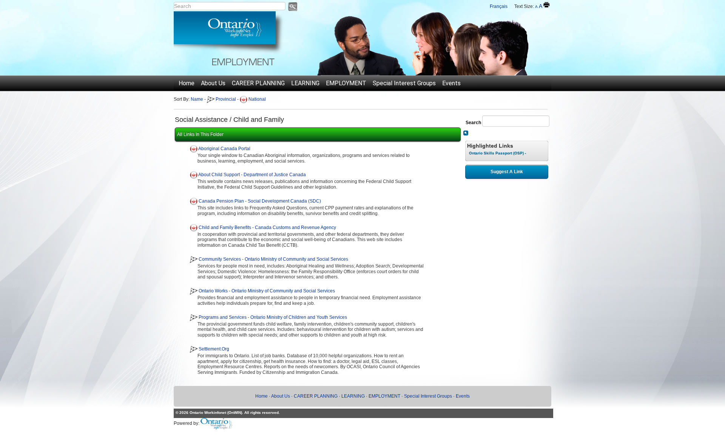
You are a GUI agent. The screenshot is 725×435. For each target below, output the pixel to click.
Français (499, 6)
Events (451, 83)
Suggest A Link (507, 171)
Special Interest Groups (404, 83)
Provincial (225, 99)
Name (197, 99)
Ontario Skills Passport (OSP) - (497, 153)
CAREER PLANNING (258, 83)
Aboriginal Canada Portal (224, 148)
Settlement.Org (214, 349)
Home (186, 83)
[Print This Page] (546, 5)
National (256, 99)
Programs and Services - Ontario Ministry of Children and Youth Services (273, 317)
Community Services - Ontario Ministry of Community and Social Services (273, 259)
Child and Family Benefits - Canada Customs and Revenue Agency (267, 227)
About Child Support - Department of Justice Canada (252, 175)
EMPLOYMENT (346, 83)
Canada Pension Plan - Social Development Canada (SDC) (260, 201)
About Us (213, 83)
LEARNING (305, 83)
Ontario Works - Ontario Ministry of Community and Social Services (267, 291)
